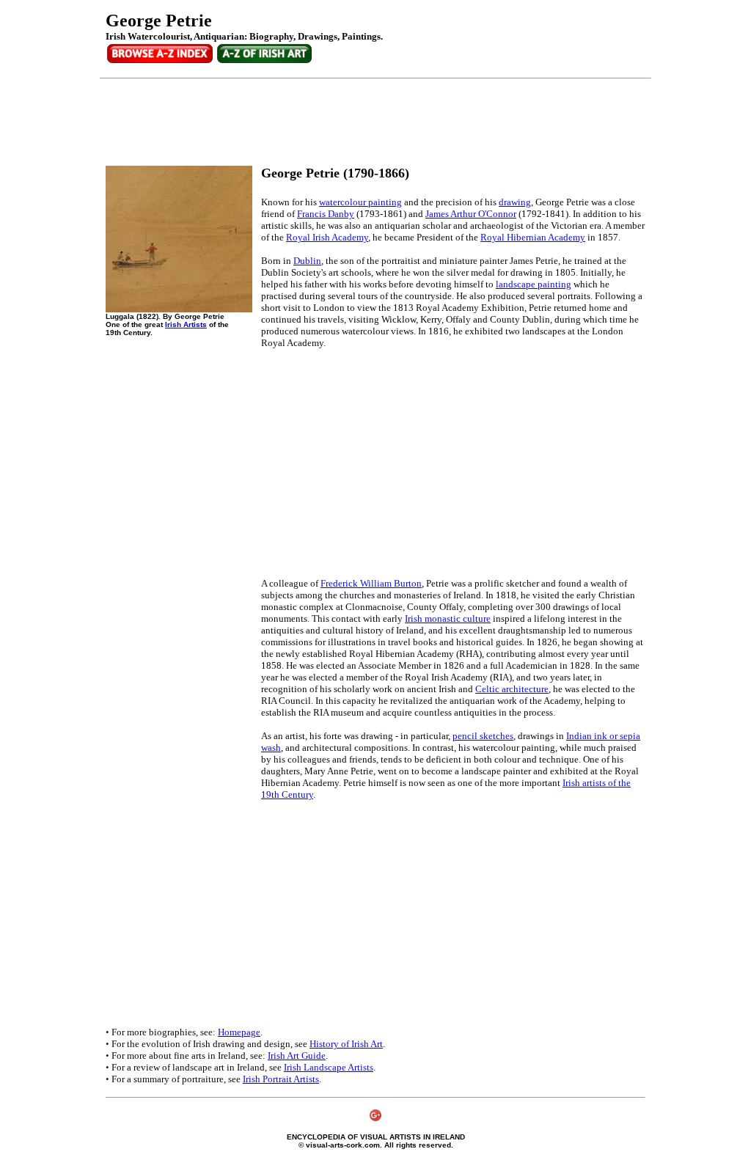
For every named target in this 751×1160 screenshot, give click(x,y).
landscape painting (533, 284)
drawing (515, 202)
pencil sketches (483, 735)
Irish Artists (186, 324)
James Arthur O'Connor (470, 213)
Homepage (239, 1032)
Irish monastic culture (448, 618)
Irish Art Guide (297, 1055)
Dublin (307, 260)
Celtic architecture (512, 688)
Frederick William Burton (371, 583)
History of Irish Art (346, 1043)
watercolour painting (360, 202)
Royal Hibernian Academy (532, 237)
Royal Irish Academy (327, 237)
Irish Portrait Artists (281, 1078)
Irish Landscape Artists (328, 1067)
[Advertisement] (373, 122)
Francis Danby (325, 213)
